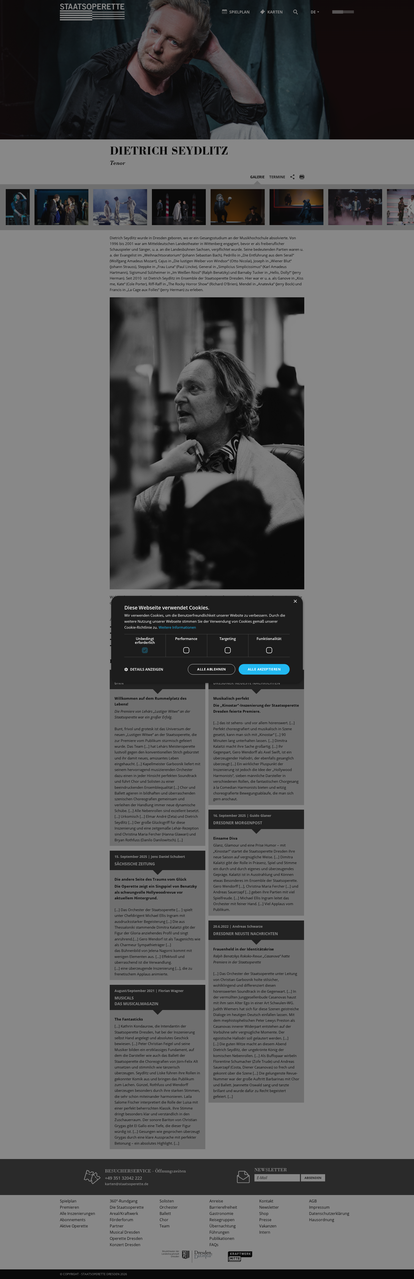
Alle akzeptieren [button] (264, 669)
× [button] (295, 601)
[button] (143, 669)
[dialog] (207, 639)
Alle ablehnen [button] (211, 669)
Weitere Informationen (177, 627)
